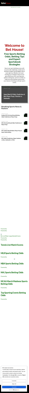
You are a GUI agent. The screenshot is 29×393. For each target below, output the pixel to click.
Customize (14, 380)
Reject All (14, 383)
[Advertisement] (14, 23)
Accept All (14, 387)
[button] (27, 1)
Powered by (4, 228)
